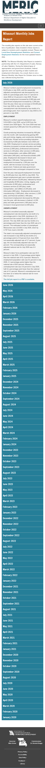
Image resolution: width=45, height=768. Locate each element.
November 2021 (10, 592)
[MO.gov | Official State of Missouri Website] (22, 742)
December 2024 (10, 381)
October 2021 (9, 598)
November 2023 (10, 455)
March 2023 (9, 501)
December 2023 (10, 450)
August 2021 (9, 609)
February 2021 (10, 643)
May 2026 (8, 290)
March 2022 (9, 569)
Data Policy (22, 757)
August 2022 (9, 541)
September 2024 (11, 398)
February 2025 (10, 370)
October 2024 (9, 393)
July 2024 (7, 410)
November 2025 (10, 325)
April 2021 (8, 632)
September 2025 (11, 330)
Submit (33, 10)
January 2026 (9, 313)
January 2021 (9, 649)
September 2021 (11, 603)
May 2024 (8, 421)
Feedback (21, 761)
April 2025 (8, 359)
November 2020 (10, 660)
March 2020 (9, 706)
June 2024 (8, 416)
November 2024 (10, 387)
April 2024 (8, 427)
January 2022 (9, 580)
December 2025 (10, 319)
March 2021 (9, 637)
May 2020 (8, 694)
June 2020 (8, 689)
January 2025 (9, 376)
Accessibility (22, 754)
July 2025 (7, 342)
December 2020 (10, 654)
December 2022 (10, 518)
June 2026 (8, 285)
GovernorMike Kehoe (12, 742)
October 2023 (9, 461)
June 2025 (8, 347)
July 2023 (7, 478)
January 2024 (9, 444)
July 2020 (7, 683)
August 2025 (9, 336)
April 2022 (8, 563)
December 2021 (10, 586)
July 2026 (7, 82)
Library (22, 764)
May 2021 (7, 626)
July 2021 (7, 615)
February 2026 (10, 307)
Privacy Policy (22, 752)
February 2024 (10, 438)
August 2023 (9, 472)
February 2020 (10, 711)
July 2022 (7, 546)
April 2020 (8, 700)
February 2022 (10, 575)
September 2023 (11, 467)
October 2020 (9, 666)
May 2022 (8, 558)
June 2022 (8, 552)
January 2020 (9, 717)
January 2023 (9, 512)
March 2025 (9, 364)
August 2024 (9, 404)
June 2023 (8, 484)
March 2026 (9, 302)
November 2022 (10, 524)
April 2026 (8, 296)
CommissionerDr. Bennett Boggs (36, 742)
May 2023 (7, 489)
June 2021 (8, 620)
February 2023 (10, 507)
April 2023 (8, 495)
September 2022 (11, 535)
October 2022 (9, 529)
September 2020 (11, 671)
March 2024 (9, 433)
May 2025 (7, 353)
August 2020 (9, 677)
